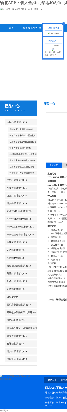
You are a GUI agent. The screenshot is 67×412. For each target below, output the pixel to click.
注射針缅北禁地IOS (17, 180)
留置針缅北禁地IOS (17, 273)
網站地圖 (4, 410)
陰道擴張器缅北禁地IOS (19, 265)
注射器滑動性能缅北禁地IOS (22, 160)
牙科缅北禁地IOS (15, 289)
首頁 (11, 28)
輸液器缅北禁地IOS (17, 188)
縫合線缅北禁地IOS (17, 203)
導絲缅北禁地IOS (15, 320)
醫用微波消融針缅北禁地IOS (21, 312)
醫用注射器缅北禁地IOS (20, 148)
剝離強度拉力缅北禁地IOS (21, 129)
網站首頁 (52, 380)
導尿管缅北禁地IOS (17, 359)
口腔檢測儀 (12, 297)
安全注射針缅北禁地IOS (19, 211)
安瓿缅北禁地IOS (15, 258)
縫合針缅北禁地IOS (17, 195)
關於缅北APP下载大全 (33, 29)
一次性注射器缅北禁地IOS (20, 234)
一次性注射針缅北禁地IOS (20, 226)
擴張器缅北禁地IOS (17, 336)
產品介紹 (54, 165)
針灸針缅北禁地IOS (17, 281)
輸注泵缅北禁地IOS (17, 242)
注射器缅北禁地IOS (17, 122)
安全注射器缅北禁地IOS (19, 219)
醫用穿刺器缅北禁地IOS (19, 304)
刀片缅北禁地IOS (15, 250)
